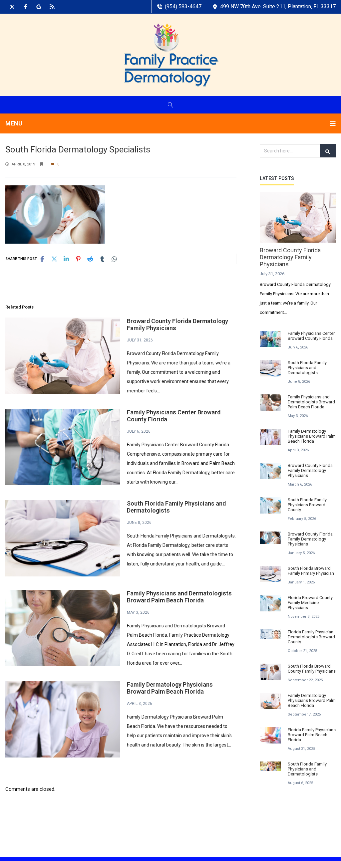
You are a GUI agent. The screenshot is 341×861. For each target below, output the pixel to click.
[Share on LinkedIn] (66, 259)
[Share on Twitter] (54, 259)
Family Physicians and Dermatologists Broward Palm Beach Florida (179, 597)
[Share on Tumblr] (102, 259)
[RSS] (52, 6)
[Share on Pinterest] (78, 259)
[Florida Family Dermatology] (171, 55)
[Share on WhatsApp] (114, 259)
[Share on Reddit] (90, 259)
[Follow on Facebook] (25, 6)
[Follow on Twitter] (12, 6)
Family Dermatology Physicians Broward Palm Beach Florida (170, 688)
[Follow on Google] (38, 6)
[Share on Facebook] (42, 259)
